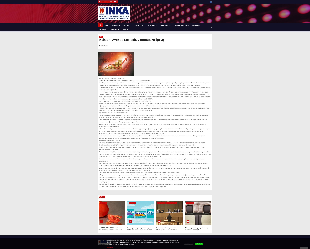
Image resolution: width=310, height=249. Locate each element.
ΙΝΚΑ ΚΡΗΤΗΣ (139, 25)
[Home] (100, 25)
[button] (211, 27)
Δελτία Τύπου (116, 25)
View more (110, 247)
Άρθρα (107, 25)
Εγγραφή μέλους (115, 29)
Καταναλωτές (152, 25)
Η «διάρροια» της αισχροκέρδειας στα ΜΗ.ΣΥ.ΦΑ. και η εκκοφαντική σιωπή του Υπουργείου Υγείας (140, 230)
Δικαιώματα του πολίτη (182, 25)
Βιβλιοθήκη (127, 25)
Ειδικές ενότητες (165, 25)
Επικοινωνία (196, 25)
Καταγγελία (102, 29)
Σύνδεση (125, 29)
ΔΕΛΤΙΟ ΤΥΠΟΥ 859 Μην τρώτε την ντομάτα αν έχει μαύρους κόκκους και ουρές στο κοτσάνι (110, 230)
